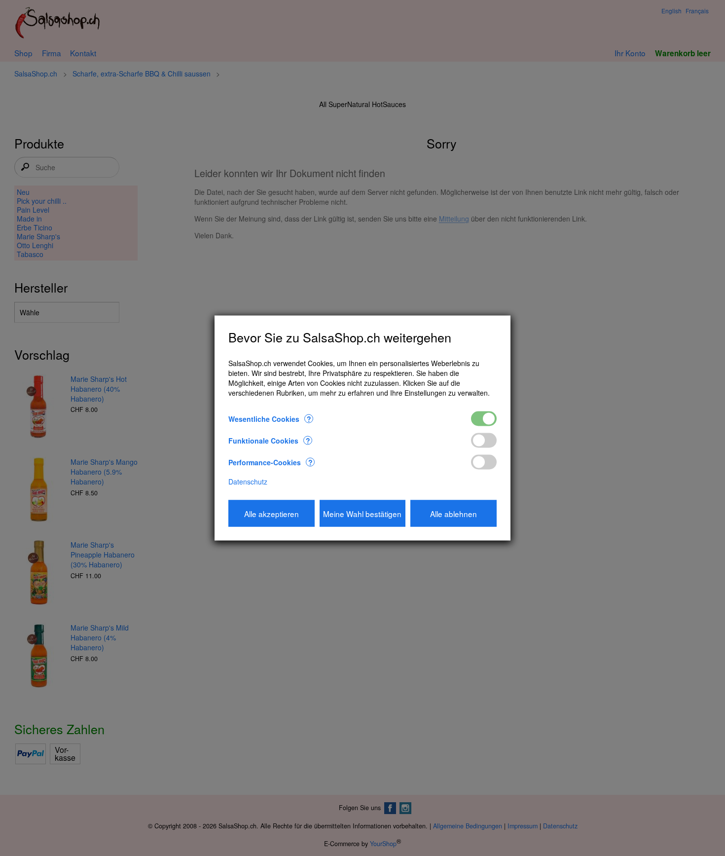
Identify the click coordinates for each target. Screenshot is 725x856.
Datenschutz (247, 481)
